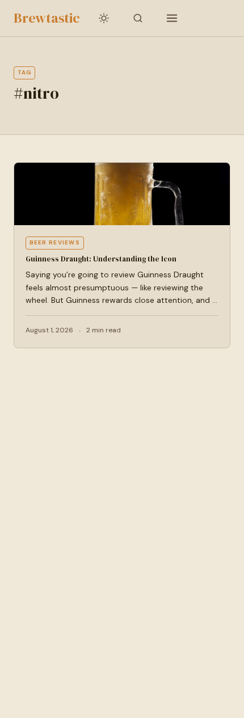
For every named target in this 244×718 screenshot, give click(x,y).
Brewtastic (47, 18)
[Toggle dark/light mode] (104, 18)
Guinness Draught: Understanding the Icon (101, 259)
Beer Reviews (55, 242)
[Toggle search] (138, 18)
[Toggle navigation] (172, 18)
